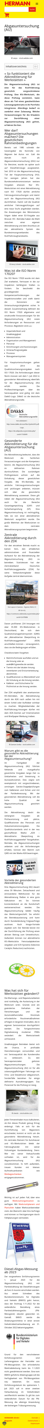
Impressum (35, 1423)
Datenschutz (33, 1420)
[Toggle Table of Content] (34, 67)
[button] (4, 1423)
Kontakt (35, 1418)
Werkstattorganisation (23, 1200)
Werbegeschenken (13, 1174)
